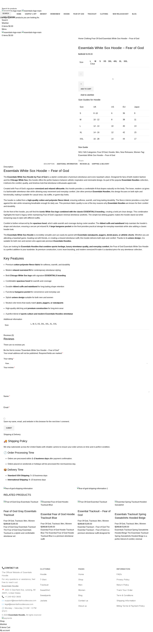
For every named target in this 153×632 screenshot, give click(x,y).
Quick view (7, 553)
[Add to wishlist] (7, 541)
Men (25, 521)
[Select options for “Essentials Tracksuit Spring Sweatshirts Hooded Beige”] (118, 550)
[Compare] (44, 509)
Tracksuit (19, 521)
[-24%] (21, 502)
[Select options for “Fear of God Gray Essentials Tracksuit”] (7, 547)
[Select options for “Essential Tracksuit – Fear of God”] (81, 544)
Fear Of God (9, 521)
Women (31, 521)
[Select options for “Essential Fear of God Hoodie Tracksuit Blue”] (44, 550)
